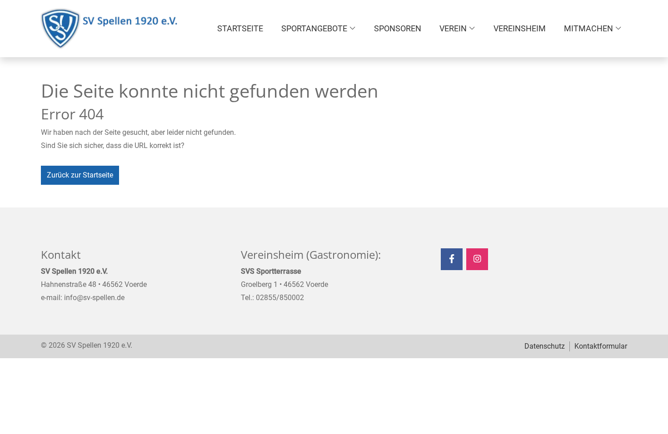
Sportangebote (314, 28)
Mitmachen (588, 28)
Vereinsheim (520, 28)
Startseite (240, 28)
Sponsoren (397, 28)
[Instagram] (477, 259)
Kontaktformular (600, 346)
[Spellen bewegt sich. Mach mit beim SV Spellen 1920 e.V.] (109, 28)
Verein (453, 28)
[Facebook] (452, 259)
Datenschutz (544, 346)
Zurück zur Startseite (80, 175)
